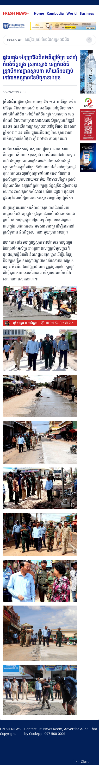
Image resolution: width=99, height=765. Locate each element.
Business (87, 13)
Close (85, 761)
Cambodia (55, 13)
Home (39, 13)
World (72, 13)
